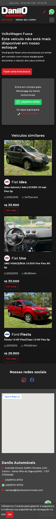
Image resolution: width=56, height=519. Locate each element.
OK (9, 514)
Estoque (7, 20)
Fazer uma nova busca (17, 71)
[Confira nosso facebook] (32, 378)
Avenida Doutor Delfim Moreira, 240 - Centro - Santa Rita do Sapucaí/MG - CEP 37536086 (25, 471)
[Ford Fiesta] (28, 310)
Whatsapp (51, 12)
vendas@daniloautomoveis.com (24, 490)
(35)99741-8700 (30, 102)
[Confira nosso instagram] (24, 378)
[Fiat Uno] (28, 234)
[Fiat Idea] (28, 158)
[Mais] (51, 19)
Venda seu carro (26, 20)
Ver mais (11, 210)
